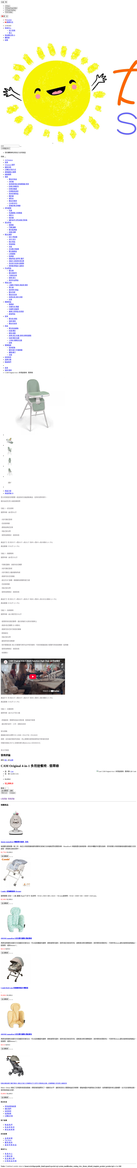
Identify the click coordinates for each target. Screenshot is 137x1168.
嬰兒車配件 (13, 273)
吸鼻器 (11, 256)
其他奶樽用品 (13, 193)
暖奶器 (11, 196)
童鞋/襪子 (12, 352)
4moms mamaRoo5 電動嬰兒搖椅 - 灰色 (14, 842)
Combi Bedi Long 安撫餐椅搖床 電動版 (14, 988)
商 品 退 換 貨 (9, 1127)
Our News (8, 1140)
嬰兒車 (11, 270)
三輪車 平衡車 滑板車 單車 (18, 285)
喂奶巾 (11, 215)
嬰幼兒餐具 (13, 201)
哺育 (6, 177)
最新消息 (8, 167)
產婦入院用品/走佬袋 (16, 311)
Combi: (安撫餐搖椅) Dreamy (11, 891)
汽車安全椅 (13, 275)
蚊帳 (10, 343)
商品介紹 (8, 491)
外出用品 (8, 268)
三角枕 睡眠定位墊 (15, 340)
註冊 (11, 760)
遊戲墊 (11, 225)
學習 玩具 (8, 282)
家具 (6, 316)
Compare (12, 793)
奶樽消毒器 (13, 189)
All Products (9, 160)
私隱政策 (8, 1113)
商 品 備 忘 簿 (9, 1158)
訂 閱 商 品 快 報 (10, 1161)
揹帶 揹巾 (12, 278)
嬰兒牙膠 (12, 292)
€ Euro (7, 6)
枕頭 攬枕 (12, 331)
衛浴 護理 (8, 234)
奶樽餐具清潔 (13, 191)
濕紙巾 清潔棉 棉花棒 (16, 261)
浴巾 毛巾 (12, 239)
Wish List (4, 793)
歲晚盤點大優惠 (10, 172)
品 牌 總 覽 (8, 1138)
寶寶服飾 (8, 345)
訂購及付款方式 (10, 169)
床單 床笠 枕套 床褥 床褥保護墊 (20, 335)
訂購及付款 (9, 1116)
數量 (2, 788)
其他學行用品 (13, 290)
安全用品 (8, 222)
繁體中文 (9, 22)
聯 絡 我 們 (8, 1125)
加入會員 (12, 30)
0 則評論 (4, 799)
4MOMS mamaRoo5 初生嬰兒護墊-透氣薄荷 (16, 938)
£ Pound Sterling (10, 10)
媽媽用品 (8, 302)
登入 (10, 33)
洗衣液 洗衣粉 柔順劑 (16, 263)
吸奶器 (11, 218)
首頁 (6, 162)
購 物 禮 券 (8, 1142)
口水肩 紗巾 (13, 203)
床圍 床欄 (12, 232)
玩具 (10, 299)
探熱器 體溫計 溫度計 (16, 266)
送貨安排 (8, 357)
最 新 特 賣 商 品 (10, 1145)
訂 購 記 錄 (8, 1156)
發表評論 (11, 799)
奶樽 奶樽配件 (14, 186)
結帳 (11, 790)
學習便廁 (12, 244)
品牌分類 (8, 359)
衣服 (10, 355)
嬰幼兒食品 (13, 179)
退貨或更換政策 (10, 1106)
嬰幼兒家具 (13, 323)
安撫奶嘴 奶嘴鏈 (14, 206)
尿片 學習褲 (13, 237)
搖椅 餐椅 (12, 321)
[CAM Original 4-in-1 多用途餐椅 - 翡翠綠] (35, 435)
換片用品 (12, 242)
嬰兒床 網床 (13, 319)
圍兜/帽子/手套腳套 (15, 350)
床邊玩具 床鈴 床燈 (15, 297)
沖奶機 (11, 181)
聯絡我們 (8, 362)
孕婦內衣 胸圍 (14, 307)
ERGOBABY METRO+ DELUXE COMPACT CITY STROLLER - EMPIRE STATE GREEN (34, 1083)
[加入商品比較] (12, 856)
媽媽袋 (11, 304)
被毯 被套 (12, 333)
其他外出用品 (13, 280)
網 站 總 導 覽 (9, 1129)
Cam (11, 771)
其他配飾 (12, 347)
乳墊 (10, 210)
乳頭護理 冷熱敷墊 (15, 213)
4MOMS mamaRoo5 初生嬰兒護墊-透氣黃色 (16, 1034)
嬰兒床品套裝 (13, 328)
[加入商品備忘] (10, 856)
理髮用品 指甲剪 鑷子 (16, 258)
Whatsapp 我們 (10, 165)
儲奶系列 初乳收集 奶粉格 (18, 220)
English (9, 20)
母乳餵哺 (8, 208)
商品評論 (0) (9, 493)
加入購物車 (5, 790)
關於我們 (8, 1109)
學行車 (11, 287)
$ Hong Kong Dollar (11, 8)
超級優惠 (8, 174)
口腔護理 (12, 254)
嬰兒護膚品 (13, 251)
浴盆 (10, 246)
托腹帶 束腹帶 (14, 309)
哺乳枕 (11, 198)
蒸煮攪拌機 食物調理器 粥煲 (19, 184)
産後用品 (12, 314)
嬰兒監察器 (13, 230)
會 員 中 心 (8, 1154)
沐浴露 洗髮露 (14, 249)
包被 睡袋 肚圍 (14, 338)
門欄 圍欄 (12, 227)
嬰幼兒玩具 (13, 295)
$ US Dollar (9, 12)
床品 (6, 326)
